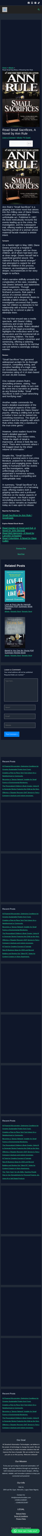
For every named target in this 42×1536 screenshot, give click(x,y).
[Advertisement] (21, 44)
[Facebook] (29, 3)
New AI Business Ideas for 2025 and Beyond (18, 950)
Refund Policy (21, 1514)
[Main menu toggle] (4, 9)
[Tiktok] (39, 3)
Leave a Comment (8, 138)
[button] (39, 9)
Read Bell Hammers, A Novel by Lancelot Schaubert (18, 534)
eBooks (19, 138)
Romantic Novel (16, 611)
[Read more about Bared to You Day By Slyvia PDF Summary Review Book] (15, 632)
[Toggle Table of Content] (27, 144)
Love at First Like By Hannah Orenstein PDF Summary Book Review (18, 606)
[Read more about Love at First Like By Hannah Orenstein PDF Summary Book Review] (15, 586)
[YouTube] (32, 3)
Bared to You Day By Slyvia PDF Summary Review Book (19, 651)
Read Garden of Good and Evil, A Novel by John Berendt (19, 529)
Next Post (21, 554)
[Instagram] (35, 3)
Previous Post (21, 548)
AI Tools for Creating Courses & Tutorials (16, 946)
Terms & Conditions (21, 1516)
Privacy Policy (21, 1519)
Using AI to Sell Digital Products (13, 1178)
